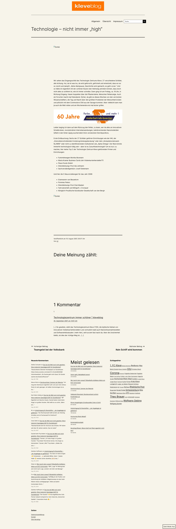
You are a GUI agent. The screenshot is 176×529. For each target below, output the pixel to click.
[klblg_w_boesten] (88, 116)
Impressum (118, 21)
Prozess (122, 387)
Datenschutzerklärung (37, 514)
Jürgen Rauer (113, 381)
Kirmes (129, 381)
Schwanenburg (132, 390)
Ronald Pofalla (121, 390)
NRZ (118, 387)
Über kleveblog (35, 519)
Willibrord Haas (119, 401)
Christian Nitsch (136, 369)
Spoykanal (132, 393)
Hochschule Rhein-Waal (123, 379)
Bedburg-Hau (136, 365)
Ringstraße (113, 390)
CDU (129, 369)
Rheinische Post (137, 387)
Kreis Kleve (135, 381)
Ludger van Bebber (122, 384)
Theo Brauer (117, 396)
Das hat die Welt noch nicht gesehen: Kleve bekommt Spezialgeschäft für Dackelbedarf (47, 436)
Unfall (126, 397)
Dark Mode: (168, 526)
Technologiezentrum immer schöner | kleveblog (78, 317)
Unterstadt (131, 397)
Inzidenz (135, 379)
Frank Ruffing (117, 376)
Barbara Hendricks (126, 365)
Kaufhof (124, 381)
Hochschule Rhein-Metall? (78, 416)
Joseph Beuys (141, 379)
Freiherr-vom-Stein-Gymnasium (129, 376)
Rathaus (126, 387)
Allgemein (95, 21)
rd (57, 241)
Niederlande (113, 387)
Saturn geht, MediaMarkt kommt (80, 374)
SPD (127, 393)
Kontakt (33, 517)
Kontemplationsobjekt (77, 422)
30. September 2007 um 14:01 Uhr (65, 321)
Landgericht (113, 384)
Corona (114, 373)
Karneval (119, 381)
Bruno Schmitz (123, 369)
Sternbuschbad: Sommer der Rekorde (51, 382)
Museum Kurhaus (133, 384)
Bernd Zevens (114, 369)
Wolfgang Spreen (116, 404)
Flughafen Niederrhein (131, 373)
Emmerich (122, 373)
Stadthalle (137, 393)
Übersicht (107, 21)
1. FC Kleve (116, 365)
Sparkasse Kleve (121, 393)
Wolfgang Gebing (132, 400)
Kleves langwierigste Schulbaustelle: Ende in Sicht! (86, 402)
